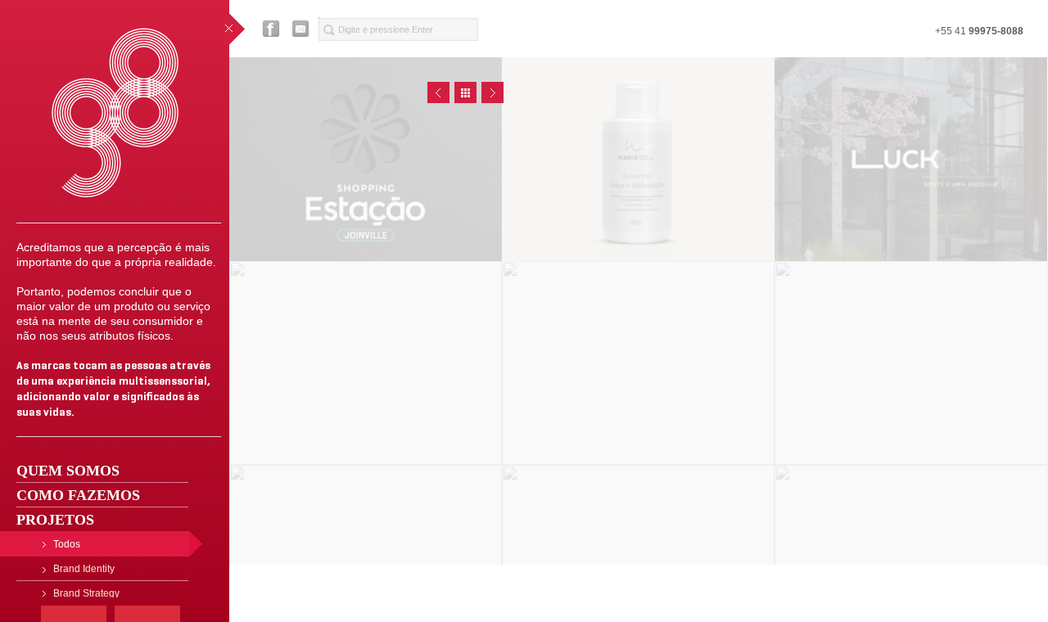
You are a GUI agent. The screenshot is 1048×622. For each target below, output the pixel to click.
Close (465, 92)
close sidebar (234, 29)
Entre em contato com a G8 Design (301, 29)
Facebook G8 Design (271, 29)
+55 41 (979, 31)
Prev (438, 92)
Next (492, 92)
